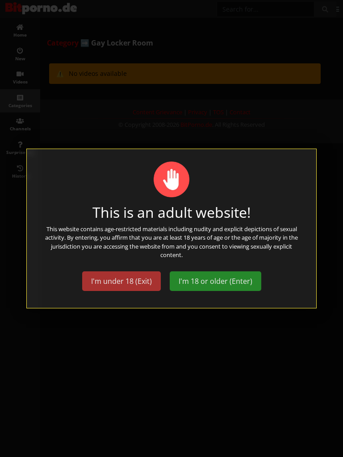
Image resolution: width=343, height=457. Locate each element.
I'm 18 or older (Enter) (215, 281)
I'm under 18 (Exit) (121, 281)
